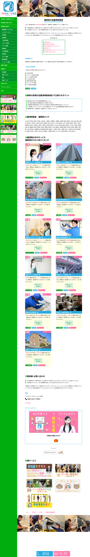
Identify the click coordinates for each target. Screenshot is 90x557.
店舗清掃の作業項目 (49, 44)
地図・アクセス (5, 75)
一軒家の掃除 (39, 353)
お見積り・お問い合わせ (50, 52)
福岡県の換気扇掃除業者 (62, 237)
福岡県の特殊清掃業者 (62, 200)
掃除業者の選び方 (5, 26)
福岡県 (26, 24)
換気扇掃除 (68, 240)
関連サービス (5, 80)
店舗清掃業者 (39, 24)
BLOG (2, 90)
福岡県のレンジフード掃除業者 (33, 162)
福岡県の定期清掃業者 (31, 200)
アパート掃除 (70, 277)
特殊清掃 (69, 202)
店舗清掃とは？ (48, 42)
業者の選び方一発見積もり (38, 173)
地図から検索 (4, 65)
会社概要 (4, 72)
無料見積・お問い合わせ (6, 22)
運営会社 (3, 69)
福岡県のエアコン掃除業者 (32, 275)
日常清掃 (39, 315)
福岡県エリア (48, 48)
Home (27, 512)
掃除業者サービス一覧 (7, 29)
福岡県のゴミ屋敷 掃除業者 (63, 312)
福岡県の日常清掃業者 (31, 312)
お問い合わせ (4, 83)
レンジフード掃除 (41, 165)
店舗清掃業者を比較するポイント (52, 46)
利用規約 (28, 403)
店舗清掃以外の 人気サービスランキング (54, 50)
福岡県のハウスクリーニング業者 (34, 237)
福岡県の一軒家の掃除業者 (32, 350)
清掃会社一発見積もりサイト (7, 19)
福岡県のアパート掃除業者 (63, 275)
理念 (3, 77)
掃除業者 (34, 512)
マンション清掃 (69, 165)
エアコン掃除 (39, 277)
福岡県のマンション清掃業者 (63, 162)
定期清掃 (39, 202)
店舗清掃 (34, 88)
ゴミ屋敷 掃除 (69, 315)
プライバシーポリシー (6, 87)
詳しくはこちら (43, 177)
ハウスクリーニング (41, 240)
